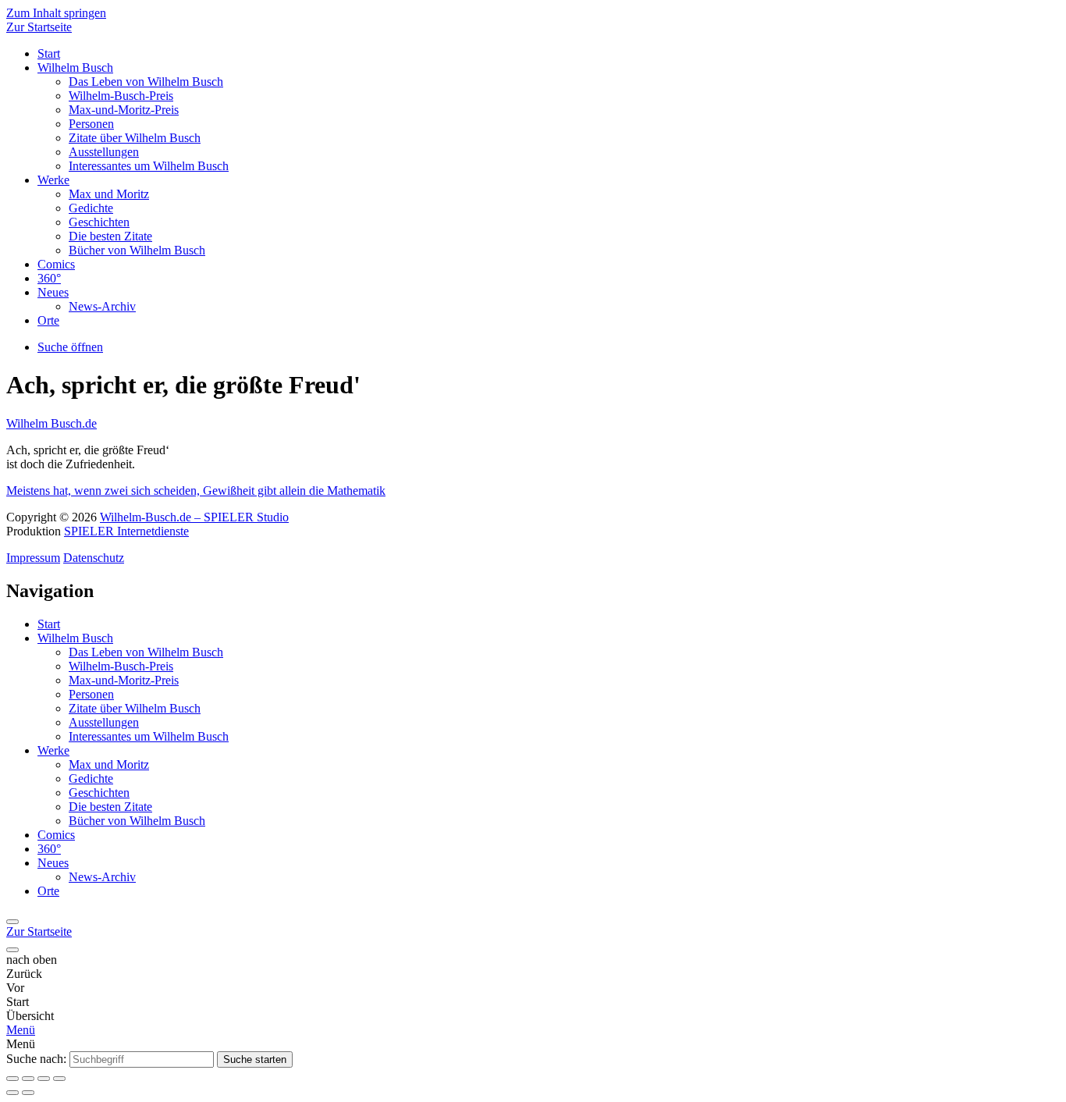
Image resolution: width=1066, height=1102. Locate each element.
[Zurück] (12, 921)
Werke (53, 180)
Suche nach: (36, 1058)
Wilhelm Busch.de (51, 423)
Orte (48, 320)
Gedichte (91, 208)
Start (48, 53)
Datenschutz (93, 557)
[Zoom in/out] (59, 1078)
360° (49, 278)
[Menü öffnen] (12, 949)
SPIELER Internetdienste (126, 531)
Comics (56, 264)
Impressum (33, 557)
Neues (53, 292)
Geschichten (99, 222)
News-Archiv (102, 306)
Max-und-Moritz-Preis (124, 109)
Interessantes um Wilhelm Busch (149, 165)
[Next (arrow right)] (28, 1092)
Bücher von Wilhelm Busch (137, 250)
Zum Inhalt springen (56, 13)
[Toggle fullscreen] (43, 1078)
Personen (91, 123)
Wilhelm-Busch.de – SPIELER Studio (194, 517)
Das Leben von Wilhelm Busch (146, 81)
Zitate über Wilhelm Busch (135, 137)
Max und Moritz (109, 194)
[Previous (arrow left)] (12, 1092)
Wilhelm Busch (75, 67)
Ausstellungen (104, 151)
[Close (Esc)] (12, 1078)
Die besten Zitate (110, 236)
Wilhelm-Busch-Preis (121, 95)
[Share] (28, 1078)
